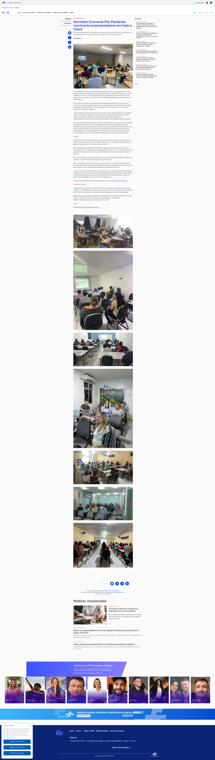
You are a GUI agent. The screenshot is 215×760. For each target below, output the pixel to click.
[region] (17, 741)
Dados (126, 741)
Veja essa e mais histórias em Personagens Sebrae (86, 673)
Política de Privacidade (9, 737)
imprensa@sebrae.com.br (118, 592)
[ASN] (59, 733)
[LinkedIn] (69, 47)
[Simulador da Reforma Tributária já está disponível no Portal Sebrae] (90, 615)
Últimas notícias (102, 731)
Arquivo (133, 741)
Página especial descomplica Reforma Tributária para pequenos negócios (104, 644)
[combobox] (17, 8)
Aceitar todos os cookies (17, 741)
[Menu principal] (3, 12)
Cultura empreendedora (114, 741)
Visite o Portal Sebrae (120, 747)
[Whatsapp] (69, 33)
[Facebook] (69, 42)
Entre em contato (117, 731)
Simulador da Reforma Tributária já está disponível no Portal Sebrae (123, 610)
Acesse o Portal (83, 716)
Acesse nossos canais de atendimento (109, 590)
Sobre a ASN (89, 731)
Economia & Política (77, 741)
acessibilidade (199, 3)
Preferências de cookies (17, 753)
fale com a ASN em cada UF (104, 594)
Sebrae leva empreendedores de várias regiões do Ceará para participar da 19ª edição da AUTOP (106, 631)
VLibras (211, 3)
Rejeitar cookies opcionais (17, 747)
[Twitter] (69, 37)
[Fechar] (31, 725)
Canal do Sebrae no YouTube (118, 180)
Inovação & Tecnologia (94, 741)
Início (19, 12)
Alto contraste (207, 3)
